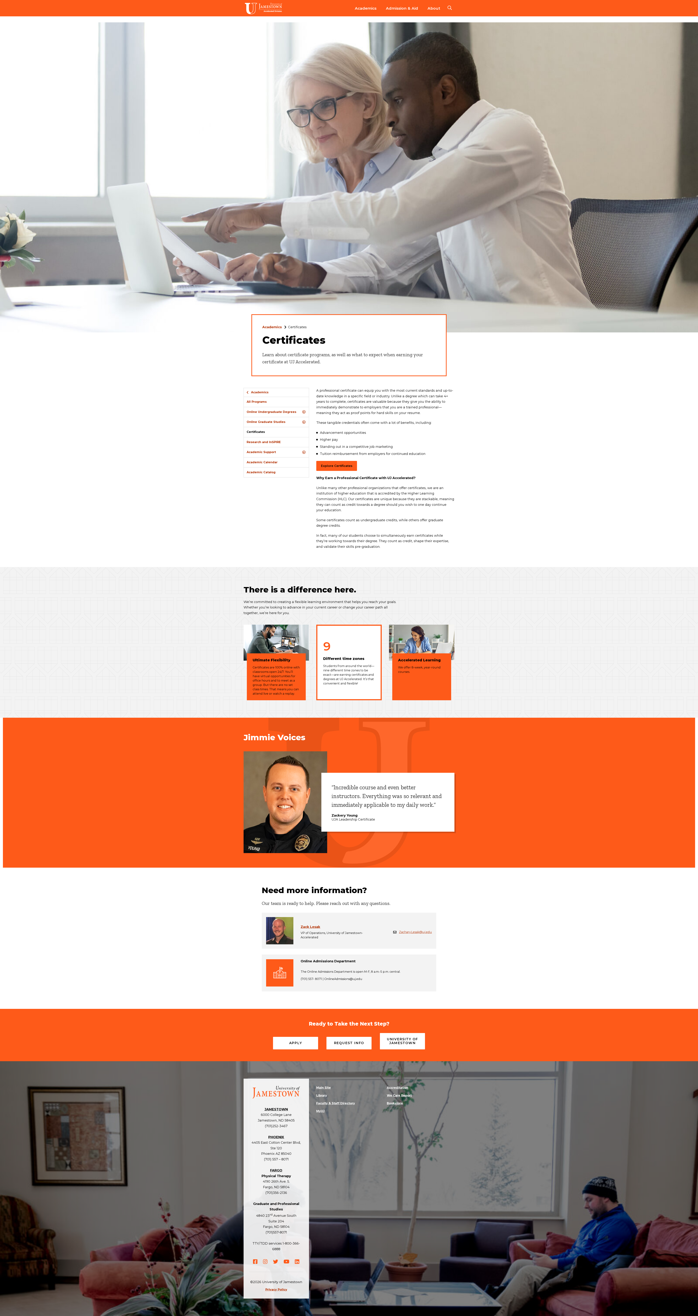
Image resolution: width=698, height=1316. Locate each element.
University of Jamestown (402, 1041)
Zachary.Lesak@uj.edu (415, 932)
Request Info (349, 1043)
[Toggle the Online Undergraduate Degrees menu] (304, 412)
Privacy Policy (276, 1289)
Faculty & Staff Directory (335, 1103)
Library (321, 1095)
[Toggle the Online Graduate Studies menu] (304, 422)
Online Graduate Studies (266, 422)
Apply (295, 1043)
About (434, 8)
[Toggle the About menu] (434, 12)
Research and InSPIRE (264, 442)
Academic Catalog (261, 472)
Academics (365, 8)
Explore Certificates (336, 466)
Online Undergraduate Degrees (271, 412)
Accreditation (397, 1087)
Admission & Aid (402, 8)
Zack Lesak (310, 927)
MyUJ (320, 1111)
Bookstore (395, 1103)
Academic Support (261, 452)
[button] (449, 8)
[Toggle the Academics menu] (366, 12)
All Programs (257, 401)
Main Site (323, 1087)
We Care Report (399, 1095)
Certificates (256, 432)
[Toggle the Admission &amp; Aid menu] (402, 12)
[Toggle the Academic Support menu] (304, 452)
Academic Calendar (262, 462)
